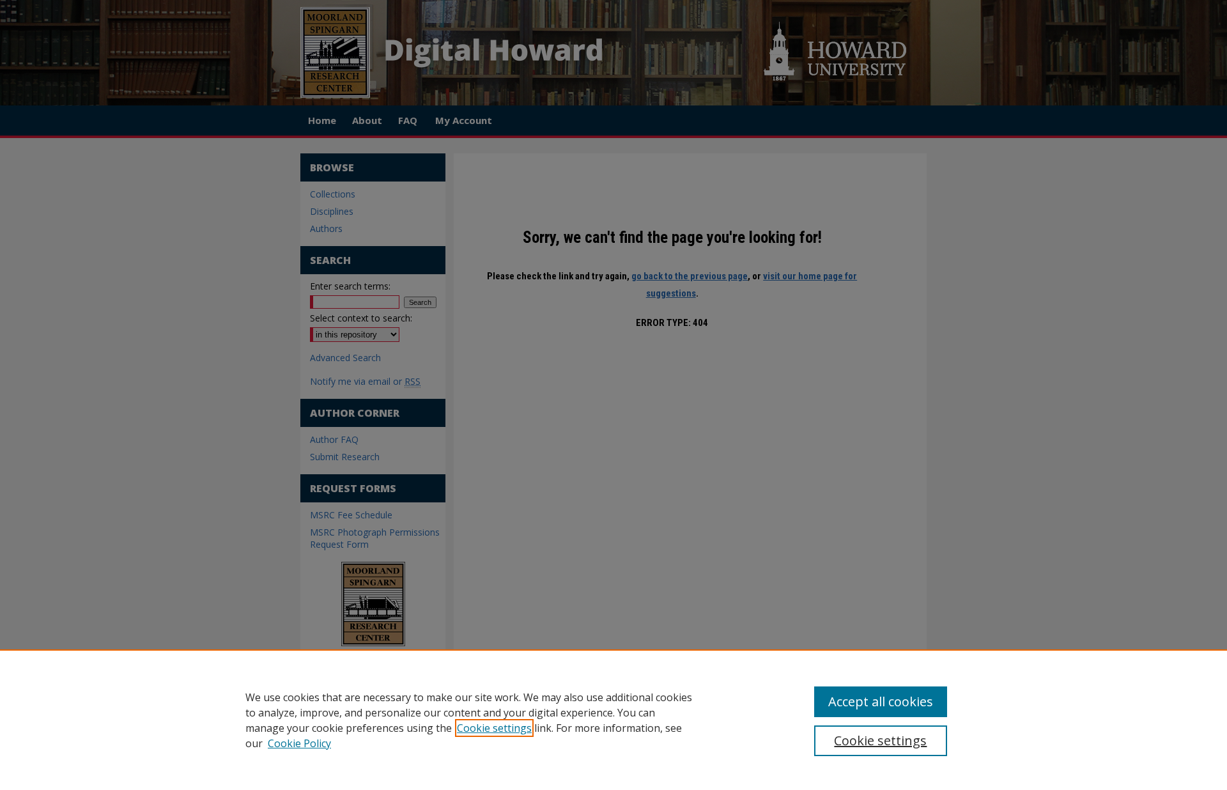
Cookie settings (494, 728)
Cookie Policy (299, 743)
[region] (613, 719)
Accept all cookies (880, 701)
